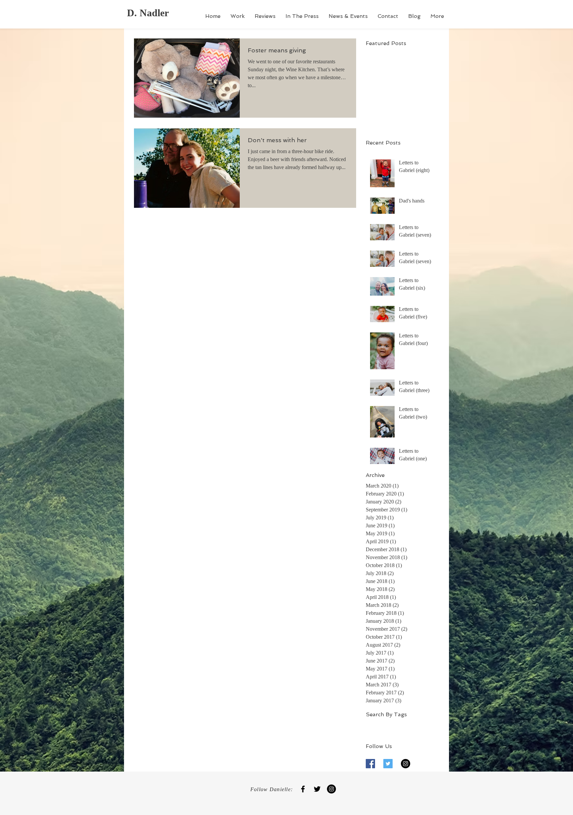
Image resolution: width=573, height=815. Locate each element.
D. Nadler (148, 12)
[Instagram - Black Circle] (405, 763)
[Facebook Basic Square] (370, 763)
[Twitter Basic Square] (388, 763)
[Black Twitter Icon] (317, 789)
